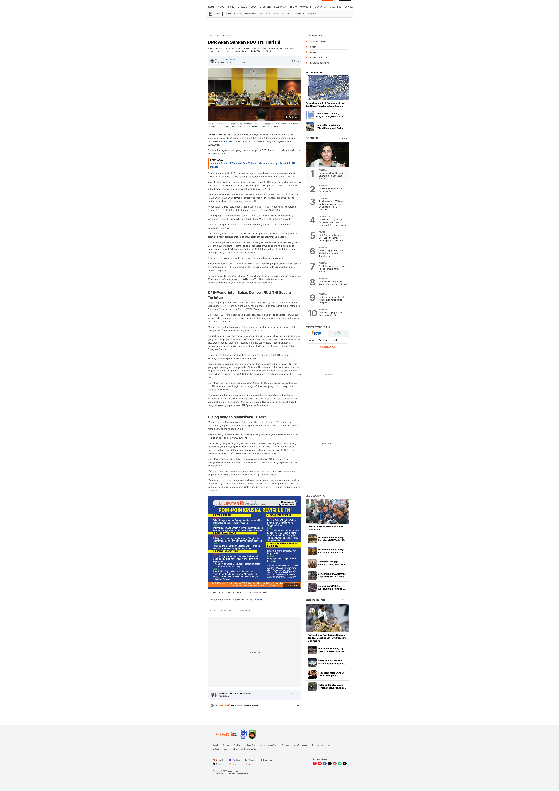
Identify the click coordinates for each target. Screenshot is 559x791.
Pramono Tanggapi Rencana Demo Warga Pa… (332, 563)
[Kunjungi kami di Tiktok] (345, 763)
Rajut (261, 14)
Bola (253, 7)
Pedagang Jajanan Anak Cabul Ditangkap (331, 674)
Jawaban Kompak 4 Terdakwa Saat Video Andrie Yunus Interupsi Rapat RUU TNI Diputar (253, 165)
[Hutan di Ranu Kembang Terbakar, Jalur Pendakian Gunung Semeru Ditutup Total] (312, 686)
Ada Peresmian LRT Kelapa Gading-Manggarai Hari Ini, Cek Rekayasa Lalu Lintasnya (332, 205)
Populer (312, 138)
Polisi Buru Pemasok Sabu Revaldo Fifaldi (331, 189)
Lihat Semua (342, 138)
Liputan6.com (232, 771)
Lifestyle (265, 7)
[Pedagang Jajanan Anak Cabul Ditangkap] (312, 674)
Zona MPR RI (298, 14)
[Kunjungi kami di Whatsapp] (340, 763)
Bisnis (231, 7)
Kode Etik (251, 745)
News (221, 7)
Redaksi (226, 745)
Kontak (215, 745)
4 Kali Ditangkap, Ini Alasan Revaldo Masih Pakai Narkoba (332, 269)
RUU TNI (228, 141)
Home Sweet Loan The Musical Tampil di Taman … (332, 662)
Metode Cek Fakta (220, 749)
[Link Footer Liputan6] (225, 734)
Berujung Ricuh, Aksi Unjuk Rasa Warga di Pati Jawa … (332, 575)
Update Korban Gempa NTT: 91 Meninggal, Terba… (330, 127)
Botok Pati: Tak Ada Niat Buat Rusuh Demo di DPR (325, 528)
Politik (228, 14)
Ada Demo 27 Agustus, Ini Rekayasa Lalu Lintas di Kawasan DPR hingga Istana (332, 222)
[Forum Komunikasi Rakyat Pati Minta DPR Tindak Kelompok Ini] (312, 538)
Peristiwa (238, 14)
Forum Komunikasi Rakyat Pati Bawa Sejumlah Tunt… (332, 551)
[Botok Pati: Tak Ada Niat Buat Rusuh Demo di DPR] (327, 511)
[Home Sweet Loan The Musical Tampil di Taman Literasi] (312, 662)
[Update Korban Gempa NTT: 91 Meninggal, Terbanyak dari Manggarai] (310, 126)
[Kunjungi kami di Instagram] (335, 763)
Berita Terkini (316, 599)
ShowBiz (242, 7)
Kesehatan (280, 7)
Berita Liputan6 (254, 599)
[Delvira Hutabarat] (212, 61)
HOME (211, 7)
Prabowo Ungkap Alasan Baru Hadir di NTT (330, 313)
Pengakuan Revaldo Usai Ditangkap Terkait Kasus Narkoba (331, 176)
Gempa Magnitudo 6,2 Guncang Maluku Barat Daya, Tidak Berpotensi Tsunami (325, 104)
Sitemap (285, 745)
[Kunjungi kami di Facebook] (325, 763)
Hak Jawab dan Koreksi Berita (244, 749)
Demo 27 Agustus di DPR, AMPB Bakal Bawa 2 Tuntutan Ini (331, 253)
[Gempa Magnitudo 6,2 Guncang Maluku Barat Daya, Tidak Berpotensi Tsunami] (327, 87)
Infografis (286, 14)
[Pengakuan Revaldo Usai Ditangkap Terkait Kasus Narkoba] (328, 154)
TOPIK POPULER (314, 35)
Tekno (293, 7)
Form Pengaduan (300, 745)
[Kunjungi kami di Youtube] (320, 763)
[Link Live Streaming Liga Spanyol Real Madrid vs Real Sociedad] (312, 650)
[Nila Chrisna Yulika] (216, 694)
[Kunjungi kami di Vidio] (315, 763)
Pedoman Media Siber (268, 745)
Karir (330, 745)
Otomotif (305, 7)
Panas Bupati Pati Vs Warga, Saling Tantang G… (332, 587)
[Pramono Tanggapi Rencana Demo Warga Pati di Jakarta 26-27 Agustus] (312, 563)
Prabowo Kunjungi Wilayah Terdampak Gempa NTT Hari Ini (333, 284)
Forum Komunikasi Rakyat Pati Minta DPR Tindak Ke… (332, 539)
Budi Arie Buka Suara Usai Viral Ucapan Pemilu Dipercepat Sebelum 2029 (331, 238)
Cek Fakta (320, 7)
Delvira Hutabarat (227, 59)
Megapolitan (250, 14)
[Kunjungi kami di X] (330, 763)
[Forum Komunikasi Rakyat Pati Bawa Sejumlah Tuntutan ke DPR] (312, 551)
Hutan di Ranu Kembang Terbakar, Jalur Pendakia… (332, 686)
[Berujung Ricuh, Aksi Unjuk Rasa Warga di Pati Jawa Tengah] (312, 575)
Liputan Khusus (272, 14)
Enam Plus (335, 7)
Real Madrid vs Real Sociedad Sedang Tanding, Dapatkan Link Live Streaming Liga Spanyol (327, 638)
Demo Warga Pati (316, 495)
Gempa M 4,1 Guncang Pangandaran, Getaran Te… (330, 115)
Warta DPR (311, 14)
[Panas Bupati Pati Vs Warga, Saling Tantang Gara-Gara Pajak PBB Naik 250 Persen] (312, 587)
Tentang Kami (317, 745)
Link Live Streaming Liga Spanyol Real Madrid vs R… (332, 650)
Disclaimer (238, 745)
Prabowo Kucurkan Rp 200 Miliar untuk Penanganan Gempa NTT (332, 300)
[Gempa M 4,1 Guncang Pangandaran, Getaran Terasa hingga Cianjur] (310, 115)
